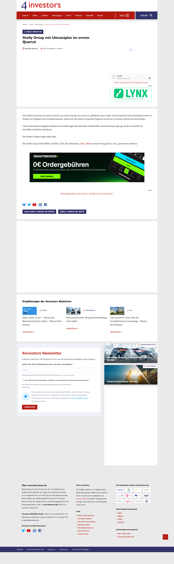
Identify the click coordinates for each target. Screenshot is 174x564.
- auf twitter (59, 49)
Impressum (51, 549)
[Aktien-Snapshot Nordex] (119, 501)
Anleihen (45, 15)
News (88, 143)
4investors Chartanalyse (86, 521)
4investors (25, 24)
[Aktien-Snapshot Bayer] (128, 490)
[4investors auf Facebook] (45, 204)
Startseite (20, 549)
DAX (120, 513)
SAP (131, 310)
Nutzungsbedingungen (79, 398)
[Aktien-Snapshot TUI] (128, 501)
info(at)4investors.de (31, 520)
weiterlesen (27, 331)
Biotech (100, 15)
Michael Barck (51, 49)
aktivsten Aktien (81, 498)
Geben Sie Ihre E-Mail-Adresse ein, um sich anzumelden (47, 364)
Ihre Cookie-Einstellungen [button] (80, 549)
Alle (122, 15)
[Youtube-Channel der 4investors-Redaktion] (34, 204)
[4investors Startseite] (41, 5)
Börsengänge (57, 15)
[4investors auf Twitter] (29, 204)
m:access (78, 15)
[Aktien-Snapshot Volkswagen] (146, 501)
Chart (82, 143)
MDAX (120, 516)
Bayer (44, 310)
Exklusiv (25, 15)
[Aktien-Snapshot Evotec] (137, 495)
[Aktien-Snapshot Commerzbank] (146, 490)
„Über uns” (33, 507)
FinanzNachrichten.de (85, 527)
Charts (68, 15)
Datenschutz (63, 549)
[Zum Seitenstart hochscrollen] (165, 537)
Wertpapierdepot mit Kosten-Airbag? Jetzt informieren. (87, 193)
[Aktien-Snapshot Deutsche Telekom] (128, 495)
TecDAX (121, 522)
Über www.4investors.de (35, 549)
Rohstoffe (89, 15)
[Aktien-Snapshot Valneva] (137, 501)
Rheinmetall (91, 310)
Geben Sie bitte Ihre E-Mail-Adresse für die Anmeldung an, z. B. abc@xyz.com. (48, 375)
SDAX (120, 519)
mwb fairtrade (83, 534)
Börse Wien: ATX (124, 533)
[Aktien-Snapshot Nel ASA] (146, 495)
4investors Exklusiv (85, 518)
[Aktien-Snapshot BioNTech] (137, 490)
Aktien (35, 15)
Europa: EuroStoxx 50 (126, 536)
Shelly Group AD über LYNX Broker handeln (131, 99)
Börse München (83, 531)
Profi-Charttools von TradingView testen (131, 82)
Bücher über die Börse (86, 515)
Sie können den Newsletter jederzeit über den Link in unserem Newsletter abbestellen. (46, 386)
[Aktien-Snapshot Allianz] (119, 490)
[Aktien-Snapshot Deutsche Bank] (119, 495)
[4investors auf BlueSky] (24, 204)
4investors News (84, 524)
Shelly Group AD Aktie (72, 211)
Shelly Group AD (39, 24)
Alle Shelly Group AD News (39, 211)
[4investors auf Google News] (40, 205)
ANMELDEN (29, 407)
